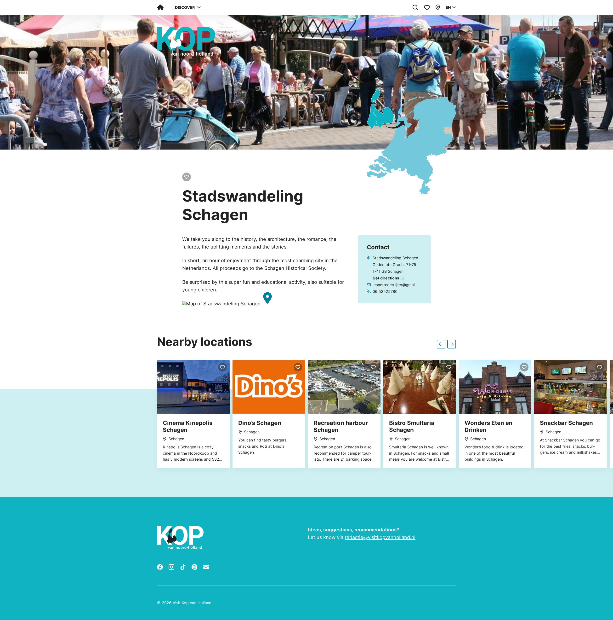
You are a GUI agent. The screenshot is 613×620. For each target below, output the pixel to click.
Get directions (386, 278)
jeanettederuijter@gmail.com (396, 284)
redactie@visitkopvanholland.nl (380, 537)
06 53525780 (385, 291)
